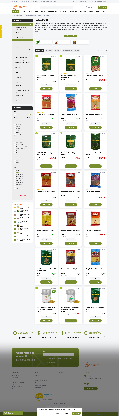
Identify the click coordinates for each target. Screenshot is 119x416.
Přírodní (18, 170)
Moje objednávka (25, 1)
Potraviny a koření (20, 34)
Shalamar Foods (20, 148)
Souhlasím (77, 413)
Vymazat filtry (23, 195)
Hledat (71, 7)
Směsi (18, 47)
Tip (17, 130)
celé (17, 160)
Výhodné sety (19, 29)
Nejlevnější (49, 50)
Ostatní (17, 97)
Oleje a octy (18, 54)
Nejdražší (57, 50)
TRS (17, 152)
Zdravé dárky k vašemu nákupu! (42, 390)
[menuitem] (15, 11)
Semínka (18, 65)
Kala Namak (19, 178)
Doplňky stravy (19, 75)
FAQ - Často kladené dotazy (46, 1)
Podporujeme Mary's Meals (41, 380)
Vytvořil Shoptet (93, 414)
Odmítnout (66, 413)
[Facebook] (85, 383)
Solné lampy (18, 85)
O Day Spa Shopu (39, 377)
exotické (19, 184)
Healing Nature (20, 144)
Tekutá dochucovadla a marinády (24, 49)
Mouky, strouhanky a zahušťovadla (23, 62)
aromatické (19, 182)
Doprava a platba (34, 1)
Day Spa (18, 142)
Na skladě (19, 124)
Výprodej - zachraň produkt (22, 27)
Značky (17, 100)
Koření (18, 39)
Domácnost (18, 82)
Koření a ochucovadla (20, 37)
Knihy (17, 87)
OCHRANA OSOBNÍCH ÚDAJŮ (59, 403)
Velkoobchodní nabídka (40, 387)
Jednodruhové (20, 44)
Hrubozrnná (19, 176)
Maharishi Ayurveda (21, 146)
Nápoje (17, 72)
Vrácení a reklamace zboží (17, 386)
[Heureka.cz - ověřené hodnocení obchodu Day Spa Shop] (45, 396)
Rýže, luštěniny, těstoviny (21, 57)
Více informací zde (75, 410)
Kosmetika (18, 77)
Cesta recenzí (38, 375)
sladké (18, 186)
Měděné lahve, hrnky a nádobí (22, 90)
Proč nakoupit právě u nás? (41, 382)
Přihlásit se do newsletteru (50, 362)
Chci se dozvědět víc (70, 35)
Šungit (17, 92)
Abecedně (76, 50)
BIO (18, 42)
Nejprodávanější (67, 50)
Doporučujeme (39, 50)
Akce (17, 24)
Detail (95, 88)
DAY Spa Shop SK (15, 1)
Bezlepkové (19, 174)
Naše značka (19, 134)
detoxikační (19, 188)
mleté (18, 162)
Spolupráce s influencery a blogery (42, 385)
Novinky (17, 32)
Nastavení (57, 413)
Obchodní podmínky (16, 388)
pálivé (18, 172)
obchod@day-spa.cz (91, 376)
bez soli (18, 180)
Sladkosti (18, 67)
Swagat (18, 150)
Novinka (18, 128)
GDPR (55, 1)
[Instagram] (88, 383)
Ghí (17, 52)
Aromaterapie (19, 80)
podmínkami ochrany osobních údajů (64, 358)
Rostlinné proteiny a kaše (21, 60)
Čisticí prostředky (20, 95)
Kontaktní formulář (91, 388)
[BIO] (46, 65)
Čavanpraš (18, 70)
